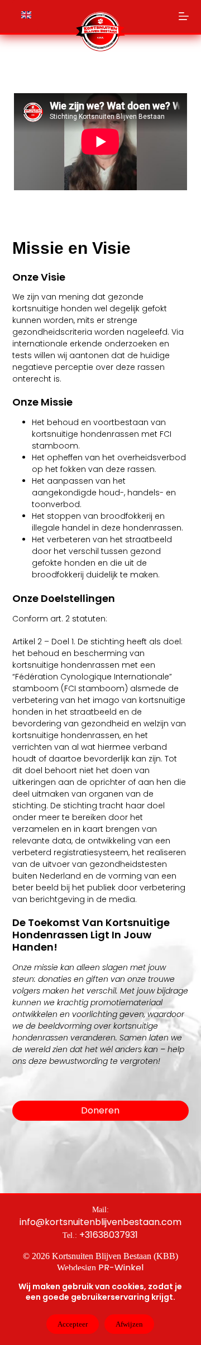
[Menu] (184, 16)
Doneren (100, 1110)
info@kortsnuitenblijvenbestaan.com (100, 1222)
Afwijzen (129, 1324)
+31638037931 (108, 1234)
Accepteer (73, 1324)
